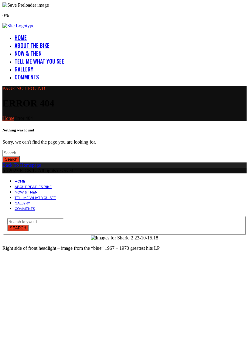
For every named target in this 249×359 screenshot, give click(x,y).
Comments (27, 77)
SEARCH (18, 228)
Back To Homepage (21, 165)
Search (11, 159)
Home (21, 37)
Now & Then (28, 53)
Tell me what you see (39, 61)
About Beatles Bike (33, 187)
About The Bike (32, 45)
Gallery (24, 69)
